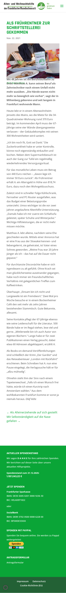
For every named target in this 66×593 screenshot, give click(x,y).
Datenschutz (39, 581)
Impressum (23, 581)
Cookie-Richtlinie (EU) (31, 585)
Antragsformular (15, 562)
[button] (5, 587)
